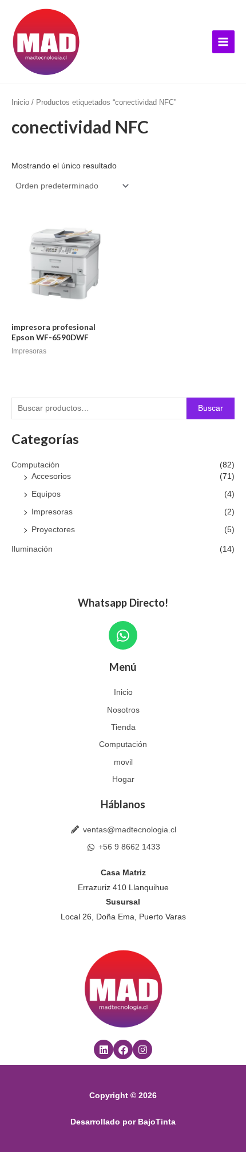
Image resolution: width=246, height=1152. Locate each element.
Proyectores (53, 529)
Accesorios (51, 476)
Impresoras (52, 512)
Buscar (210, 408)
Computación (35, 465)
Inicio (20, 103)
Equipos (46, 494)
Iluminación (32, 549)
